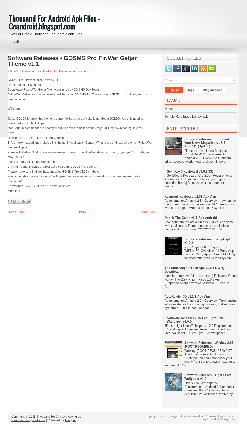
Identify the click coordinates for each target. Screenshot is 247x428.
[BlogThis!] (14, 201)
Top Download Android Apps (72, 71)
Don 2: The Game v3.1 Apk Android (191, 218)
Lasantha (197, 416)
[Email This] (9, 201)
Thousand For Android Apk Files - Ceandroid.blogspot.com (54, 22)
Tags (191, 90)
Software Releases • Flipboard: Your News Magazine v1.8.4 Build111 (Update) (207, 142)
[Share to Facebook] (23, 201)
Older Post (148, 211)
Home (15, 41)
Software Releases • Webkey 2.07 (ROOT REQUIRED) (208, 344)
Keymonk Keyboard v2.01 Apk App (190, 196)
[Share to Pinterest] (28, 201)
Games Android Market (37, 71)
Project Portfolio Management (218, 419)
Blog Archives (212, 90)
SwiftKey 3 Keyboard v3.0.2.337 (190, 171)
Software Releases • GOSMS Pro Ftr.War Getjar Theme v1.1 (72, 61)
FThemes (162, 416)
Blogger (70, 420)
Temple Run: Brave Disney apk (186, 116)
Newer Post (16, 211)
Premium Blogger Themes (220, 416)
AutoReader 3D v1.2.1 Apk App (187, 296)
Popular (173, 90)
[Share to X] (19, 201)
